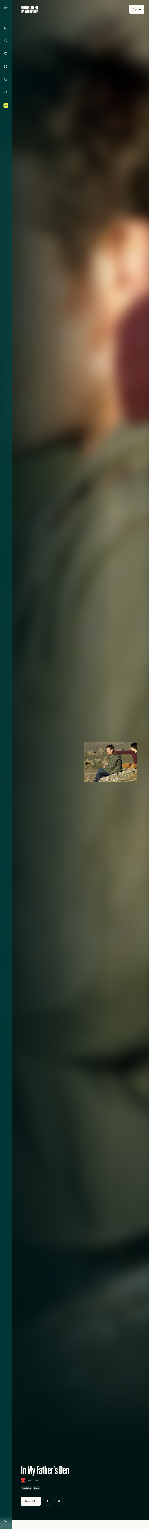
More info (30, 1501)
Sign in (137, 9)
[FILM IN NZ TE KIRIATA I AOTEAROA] (6, 66)
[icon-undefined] (47, 1501)
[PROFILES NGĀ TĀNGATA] (6, 92)
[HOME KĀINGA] (6, 28)
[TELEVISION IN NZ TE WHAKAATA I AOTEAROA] (6, 53)
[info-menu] (6, 1520)
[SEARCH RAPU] (6, 40)
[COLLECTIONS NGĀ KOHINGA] (6, 79)
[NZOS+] (6, 106)
